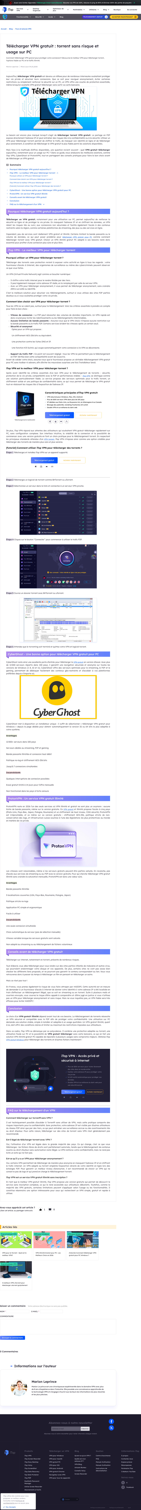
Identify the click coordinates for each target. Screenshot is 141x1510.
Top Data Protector (31, 1475)
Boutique (117, 10)
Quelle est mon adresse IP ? (80, 1460)
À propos (124, 1456)
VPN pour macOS (55, 1459)
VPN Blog (78, 1464)
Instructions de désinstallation (101, 1469)
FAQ (97, 1459)
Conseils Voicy (80, 1471)
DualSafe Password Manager (31, 1482)
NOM (3, 1311)
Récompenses (126, 1465)
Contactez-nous (127, 1459)
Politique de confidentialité (116, 1507)
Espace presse (126, 1462)
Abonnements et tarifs (32, 1490)
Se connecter (132, 10)
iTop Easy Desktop (31, 1462)
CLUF (129, 1507)
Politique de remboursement (97, 1507)
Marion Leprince (12, 67)
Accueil (3, 29)
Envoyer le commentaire (12, 1338)
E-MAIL (35, 1311)
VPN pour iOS (54, 1465)
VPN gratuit (78, 662)
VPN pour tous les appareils (59, 1478)
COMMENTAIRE (7, 1316)
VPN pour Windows (41, 1234)
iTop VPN (86, 376)
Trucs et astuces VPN (23, 29)
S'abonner (84, 1429)
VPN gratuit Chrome (56, 1472)
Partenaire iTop (127, 1468)
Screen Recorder (81, 1474)
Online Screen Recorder (33, 1487)
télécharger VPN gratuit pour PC (77, 237)
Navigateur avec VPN (57, 1475)
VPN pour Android (56, 1468)
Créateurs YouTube (128, 1472)
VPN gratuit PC (54, 1462)
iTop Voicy (28, 1465)
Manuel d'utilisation (103, 1462)
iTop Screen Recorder (32, 1459)
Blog (61, 17)
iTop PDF (27, 1478)
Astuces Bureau (80, 1467)
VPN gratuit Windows (15, 1040)
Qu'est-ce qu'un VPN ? (83, 1456)
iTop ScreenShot (30, 1468)
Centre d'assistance (103, 1456)
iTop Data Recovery (31, 1472)
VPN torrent (49, 439)
